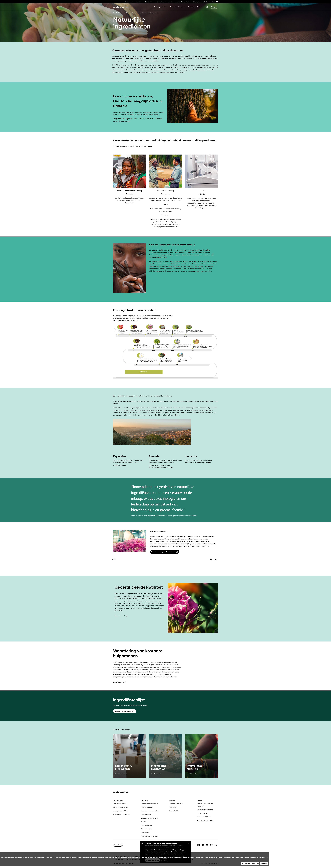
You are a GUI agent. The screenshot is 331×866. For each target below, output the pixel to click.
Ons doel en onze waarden (149, 804)
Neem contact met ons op (149, 836)
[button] (207, 7)
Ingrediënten (142, 13)
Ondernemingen (146, 829)
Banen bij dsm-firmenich (205, 810)
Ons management (147, 807)
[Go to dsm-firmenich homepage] (120, 7)
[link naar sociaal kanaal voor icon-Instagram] (211, 845)
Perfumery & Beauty (130, 13)
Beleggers (172, 800)
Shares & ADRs (174, 811)
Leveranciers (145, 832)
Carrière (199, 800)
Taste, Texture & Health (120, 807)
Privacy (211, 857)
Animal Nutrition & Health (121, 814)
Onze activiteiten (118, 800)
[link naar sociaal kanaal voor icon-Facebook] (203, 845)
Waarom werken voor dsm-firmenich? (205, 805)
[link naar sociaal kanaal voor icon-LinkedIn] (198, 845)
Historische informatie (176, 804)
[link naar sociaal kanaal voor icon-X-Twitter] (216, 845)
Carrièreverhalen (202, 813)
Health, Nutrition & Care (120, 811)
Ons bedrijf (144, 800)
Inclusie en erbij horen (204, 817)
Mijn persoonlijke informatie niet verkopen (227, 857)
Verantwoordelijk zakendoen (150, 811)
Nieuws (143, 822)
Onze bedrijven (117, 13)
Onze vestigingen (146, 825)
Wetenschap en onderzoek (149, 818)
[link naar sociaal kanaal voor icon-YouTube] (207, 845)
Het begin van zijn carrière (205, 820)
